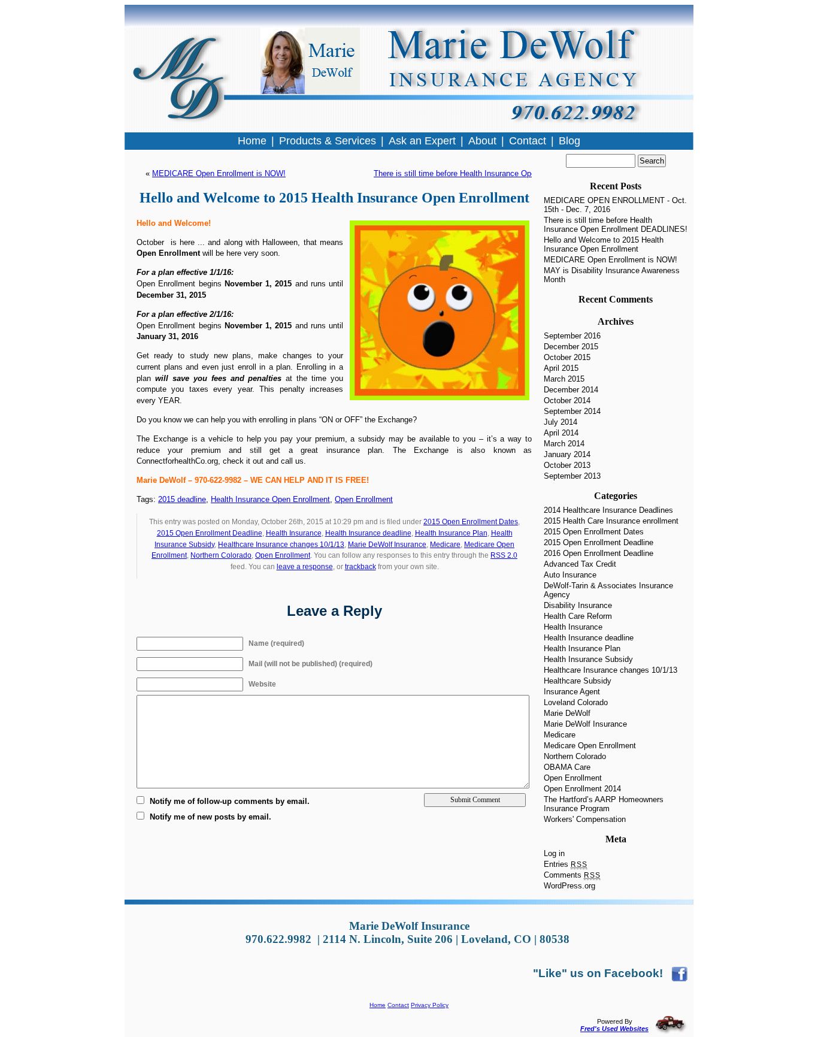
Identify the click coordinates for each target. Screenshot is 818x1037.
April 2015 (561, 368)
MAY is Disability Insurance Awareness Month (612, 275)
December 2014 (571, 389)
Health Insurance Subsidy (588, 659)
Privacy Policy (430, 1005)
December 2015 (571, 346)
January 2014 (567, 454)
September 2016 (572, 335)
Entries (565, 864)
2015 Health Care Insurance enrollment (611, 520)
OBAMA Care (567, 767)
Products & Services (327, 141)
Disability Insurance (578, 605)
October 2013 (567, 465)
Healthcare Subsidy (577, 680)
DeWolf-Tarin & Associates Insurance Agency (608, 590)
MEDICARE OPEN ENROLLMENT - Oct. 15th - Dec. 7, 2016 (615, 205)
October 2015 (567, 357)
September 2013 (572, 475)
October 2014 (567, 400)
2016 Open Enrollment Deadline (598, 553)
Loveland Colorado (576, 702)
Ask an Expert (422, 141)
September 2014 (572, 411)
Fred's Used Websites (614, 1028)
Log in (554, 853)
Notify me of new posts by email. (210, 816)
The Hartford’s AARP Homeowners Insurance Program (604, 804)
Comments (572, 874)
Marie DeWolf (567, 713)
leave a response (305, 567)
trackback (360, 567)
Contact (398, 1005)
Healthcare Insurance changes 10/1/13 (281, 544)
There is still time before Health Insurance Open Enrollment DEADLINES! (501, 173)
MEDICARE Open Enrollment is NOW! (219, 173)
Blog (569, 141)
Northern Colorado (221, 555)
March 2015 (564, 378)
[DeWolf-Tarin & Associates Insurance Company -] (679, 973)
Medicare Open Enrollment (590, 745)
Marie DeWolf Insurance (387, 544)
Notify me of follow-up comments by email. (230, 801)
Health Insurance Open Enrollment (270, 499)
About (482, 141)
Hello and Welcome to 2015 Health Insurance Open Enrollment (604, 244)
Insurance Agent (572, 691)
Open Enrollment (364, 499)
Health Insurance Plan (451, 533)
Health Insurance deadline (368, 533)
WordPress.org (569, 885)
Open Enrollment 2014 (582, 788)
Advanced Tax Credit (580, 564)
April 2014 (561, 432)
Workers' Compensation (585, 819)
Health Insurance (294, 533)
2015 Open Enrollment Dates (470, 522)
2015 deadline (182, 499)
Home (377, 1005)
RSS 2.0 (503, 555)
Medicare (445, 544)
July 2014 (560, 422)
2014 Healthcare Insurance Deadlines (608, 510)
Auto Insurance (570, 574)
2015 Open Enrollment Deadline (209, 533)
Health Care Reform (578, 616)
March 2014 (564, 443)
